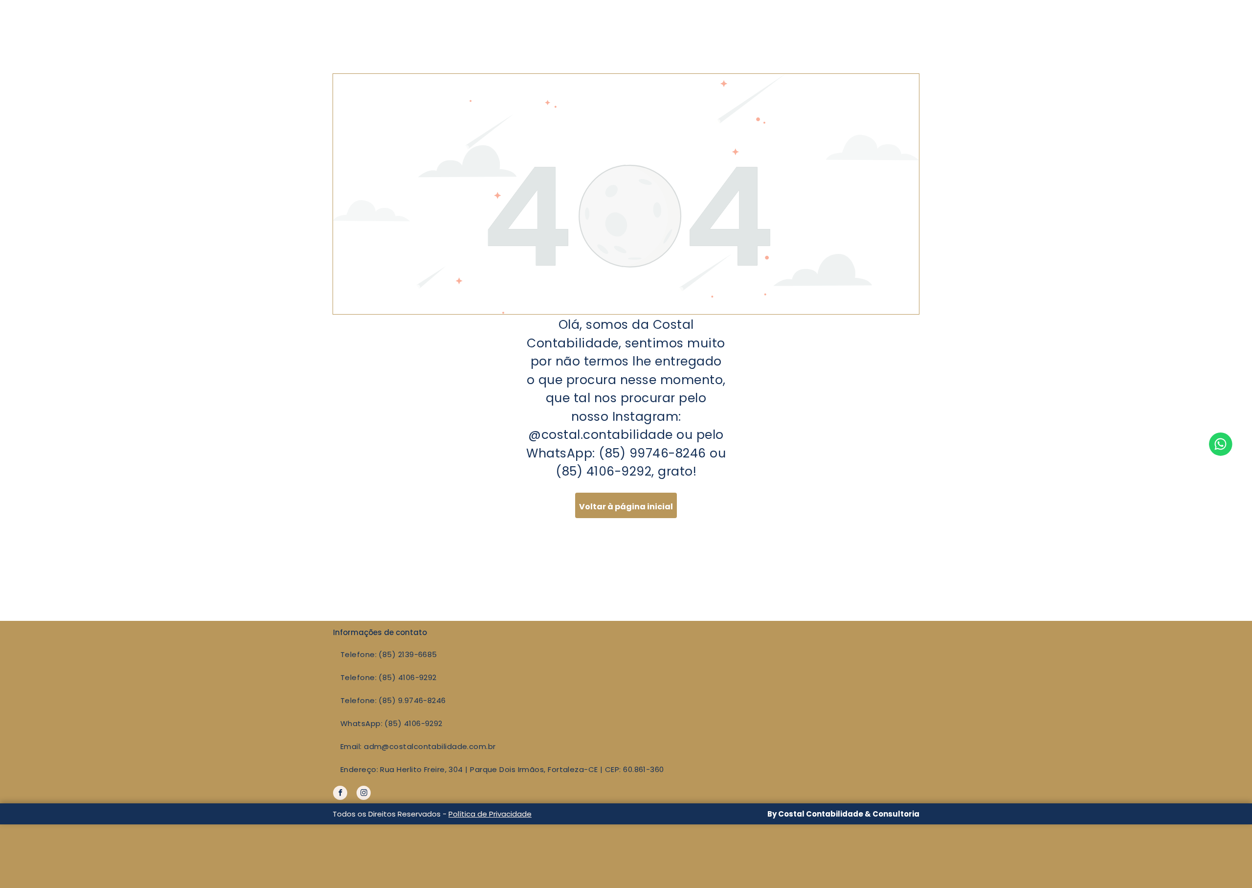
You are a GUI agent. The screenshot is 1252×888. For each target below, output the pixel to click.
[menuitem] (591, 654)
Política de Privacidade (490, 814)
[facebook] (340, 794)
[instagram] (364, 794)
